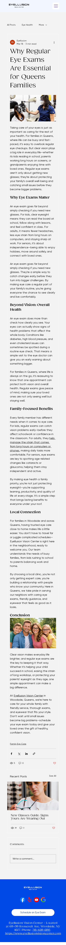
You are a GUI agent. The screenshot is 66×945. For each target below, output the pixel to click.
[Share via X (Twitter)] (18, 753)
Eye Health (27, 25)
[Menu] (55, 6)
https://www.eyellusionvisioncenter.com (33, 933)
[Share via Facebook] (11, 753)
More (41, 25)
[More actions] (54, 42)
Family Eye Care (18, 744)
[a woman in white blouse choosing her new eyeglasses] (33, 796)
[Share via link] (34, 753)
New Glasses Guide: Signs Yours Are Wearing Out (30, 817)
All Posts (11, 25)
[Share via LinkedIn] (26, 753)
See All (52, 776)
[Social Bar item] (22, 899)
